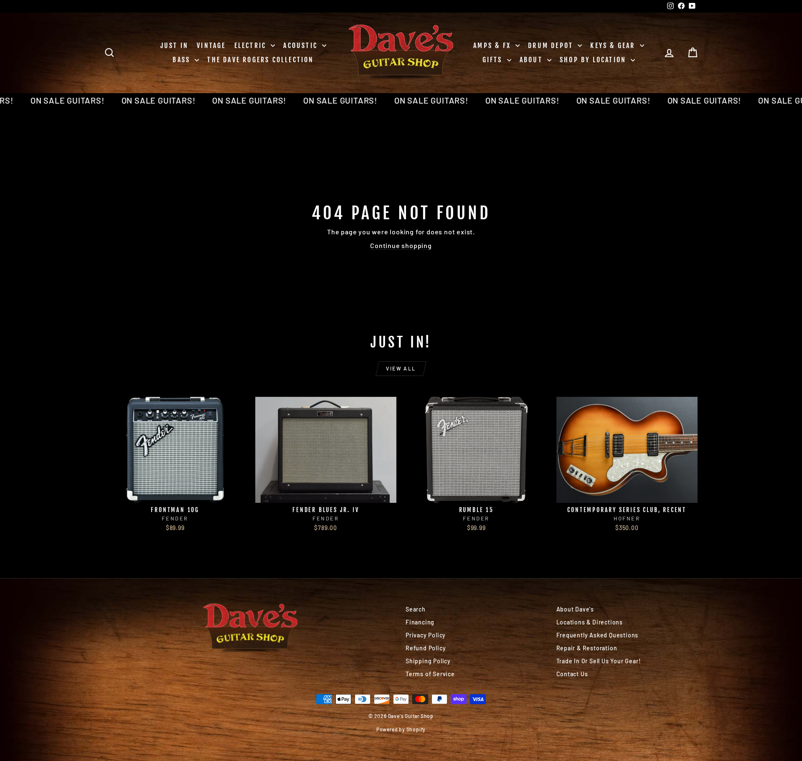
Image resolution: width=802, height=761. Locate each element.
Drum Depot (552, 45)
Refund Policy (426, 648)
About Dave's (575, 609)
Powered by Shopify (401, 729)
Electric (251, 45)
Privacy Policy (426, 635)
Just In (174, 45)
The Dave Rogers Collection (260, 60)
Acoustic (301, 45)
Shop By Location (594, 60)
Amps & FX (493, 45)
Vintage (211, 45)
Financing (420, 622)
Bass (183, 60)
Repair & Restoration (586, 648)
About (532, 60)
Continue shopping (401, 245)
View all (401, 368)
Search (416, 609)
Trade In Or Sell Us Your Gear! (598, 661)
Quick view (175, 493)
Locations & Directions (589, 622)
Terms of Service (430, 673)
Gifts (493, 60)
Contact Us (572, 673)
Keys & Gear (613, 45)
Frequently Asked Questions (597, 635)
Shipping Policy (428, 661)
